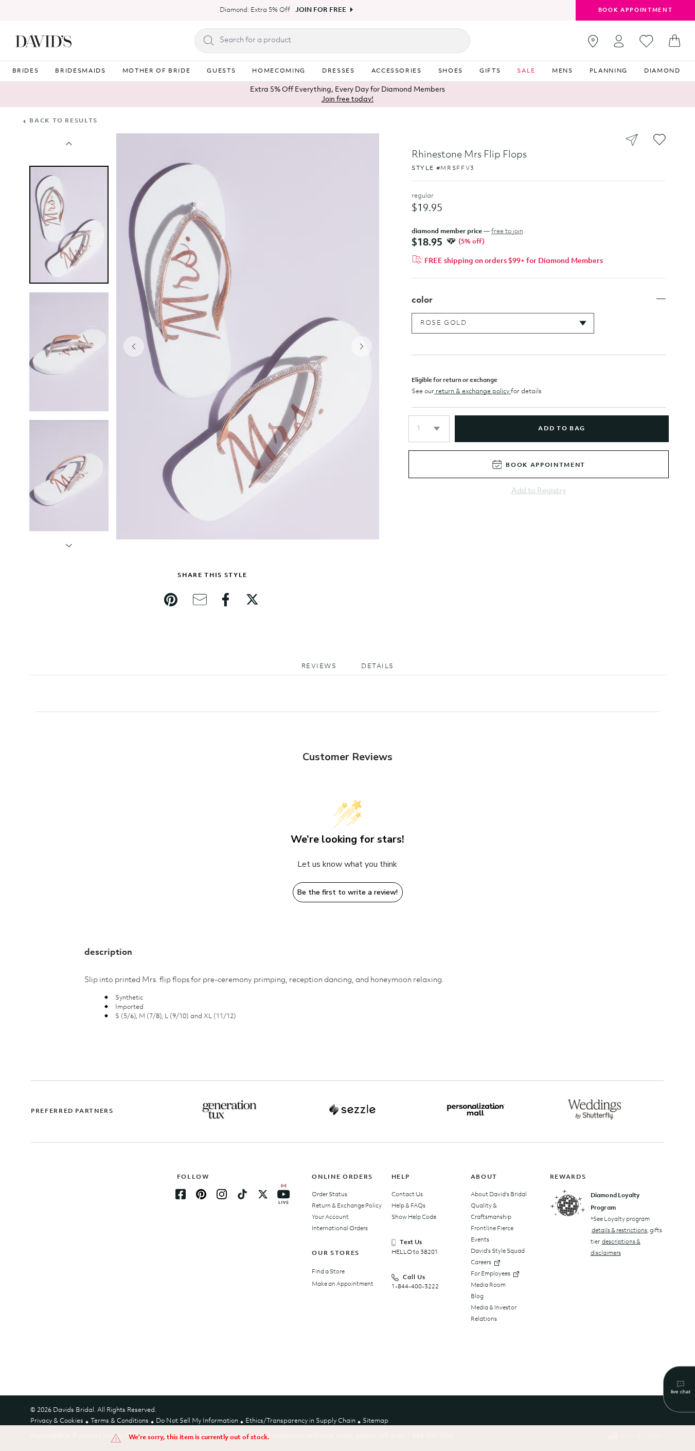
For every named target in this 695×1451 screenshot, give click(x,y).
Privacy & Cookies (56, 1421)
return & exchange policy (472, 391)
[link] (170, 599)
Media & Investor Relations (493, 1313)
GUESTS (221, 71)
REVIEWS (319, 666)
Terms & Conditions (120, 1421)
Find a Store (328, 1272)
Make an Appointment (342, 1284)
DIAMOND (662, 71)
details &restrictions (619, 1231)
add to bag (561, 429)
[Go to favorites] (646, 41)
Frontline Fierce (492, 1229)
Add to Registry (538, 491)
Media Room (488, 1285)
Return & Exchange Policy (347, 1206)
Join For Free (320, 10)
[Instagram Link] (222, 1194)
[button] (429, 428)
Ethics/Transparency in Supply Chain (300, 1421)
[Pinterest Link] (201, 1194)
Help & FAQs (408, 1206)
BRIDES (25, 71)
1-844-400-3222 (415, 1287)
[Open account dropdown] (619, 41)
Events (480, 1240)
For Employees (490, 1274)
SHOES (450, 71)
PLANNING (609, 71)
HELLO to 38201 (414, 1252)
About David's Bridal (499, 1195)
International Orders (340, 1229)
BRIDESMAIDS (80, 71)
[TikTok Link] (242, 1194)
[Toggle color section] (661, 299)
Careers (481, 1263)
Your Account (330, 1217)
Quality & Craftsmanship (491, 1211)
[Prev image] (69, 143)
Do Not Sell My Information (197, 1421)
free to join (507, 231)
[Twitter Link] (263, 1194)
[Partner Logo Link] (229, 1109)
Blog (477, 1296)
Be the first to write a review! (347, 892)
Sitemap (375, 1421)
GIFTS (490, 71)
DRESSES (338, 71)
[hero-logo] (43, 40)
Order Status (329, 1195)
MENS (562, 71)
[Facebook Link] (180, 1194)
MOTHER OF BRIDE (156, 71)
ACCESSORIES (396, 71)
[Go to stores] (593, 41)
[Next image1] (69, 545)
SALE (526, 71)
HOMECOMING (279, 71)
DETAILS (377, 666)
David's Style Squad (498, 1251)
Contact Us (407, 1195)
